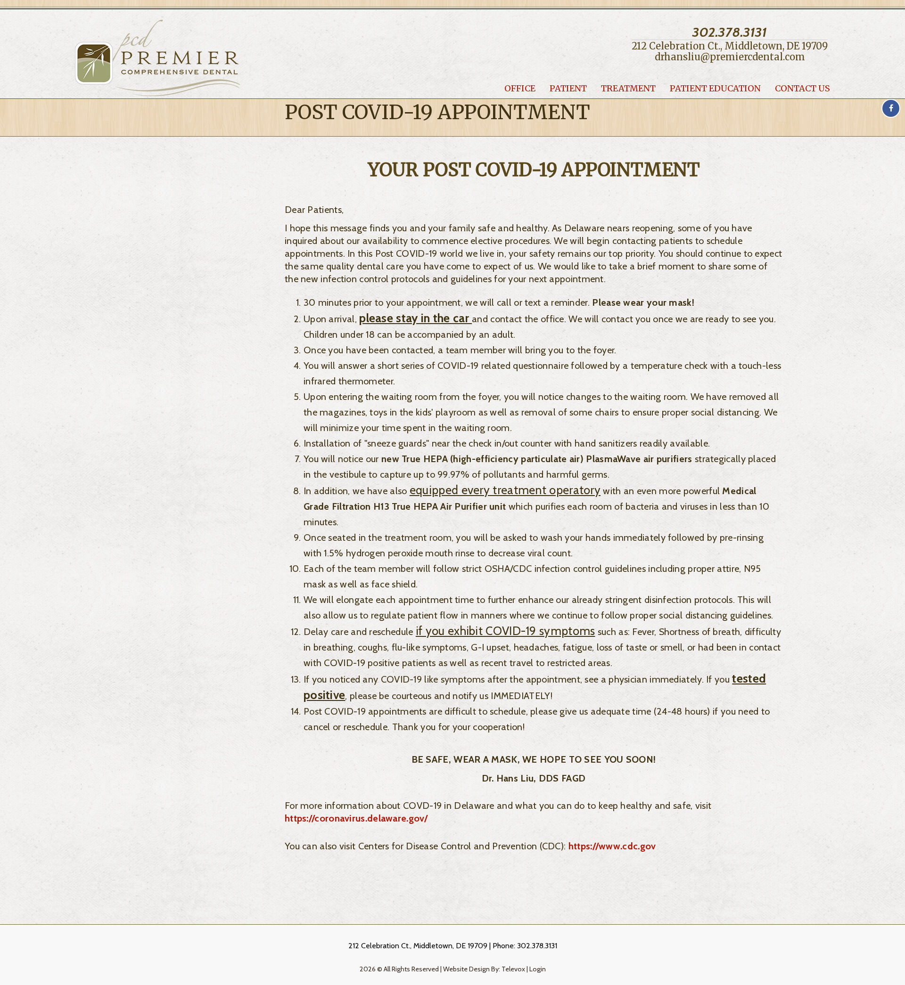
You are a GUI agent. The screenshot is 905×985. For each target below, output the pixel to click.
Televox (513, 969)
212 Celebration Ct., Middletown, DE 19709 (730, 46)
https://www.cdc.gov (612, 846)
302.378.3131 (729, 32)
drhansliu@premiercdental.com (730, 57)
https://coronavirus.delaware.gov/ (356, 818)
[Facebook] (890, 108)
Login (537, 969)
